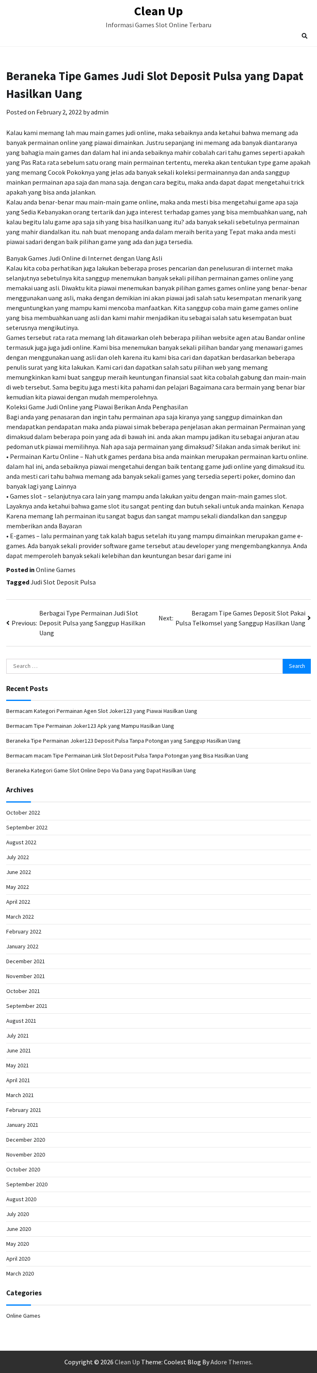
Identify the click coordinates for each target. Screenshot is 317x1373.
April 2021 (18, 1080)
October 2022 (23, 812)
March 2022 (20, 916)
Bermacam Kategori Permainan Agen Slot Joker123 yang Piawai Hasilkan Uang (101, 711)
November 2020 (25, 1154)
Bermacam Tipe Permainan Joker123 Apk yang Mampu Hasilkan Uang (90, 725)
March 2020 (20, 1273)
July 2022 (17, 857)
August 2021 (21, 1020)
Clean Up (158, 11)
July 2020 (17, 1214)
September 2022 (26, 827)
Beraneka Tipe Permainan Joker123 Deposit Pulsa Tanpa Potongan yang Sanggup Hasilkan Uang (123, 740)
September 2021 (26, 1006)
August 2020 (21, 1199)
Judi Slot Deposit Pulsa (63, 582)
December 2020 (25, 1139)
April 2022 (18, 901)
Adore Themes (231, 1362)
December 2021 (25, 961)
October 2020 (23, 1169)
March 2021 (20, 1095)
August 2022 (21, 842)
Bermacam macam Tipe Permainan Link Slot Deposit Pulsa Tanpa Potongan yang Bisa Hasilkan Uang (127, 755)
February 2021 (23, 1110)
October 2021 (23, 991)
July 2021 (17, 1035)
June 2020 (18, 1229)
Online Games (56, 569)
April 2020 (18, 1258)
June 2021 (18, 1050)
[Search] (304, 36)
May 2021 (17, 1065)
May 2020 (17, 1243)
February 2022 (23, 931)
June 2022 (18, 872)
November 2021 (25, 976)
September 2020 (26, 1184)
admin (100, 112)
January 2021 (22, 1124)
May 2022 (17, 887)
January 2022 (22, 946)
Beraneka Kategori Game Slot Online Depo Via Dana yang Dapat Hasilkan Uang (101, 770)
